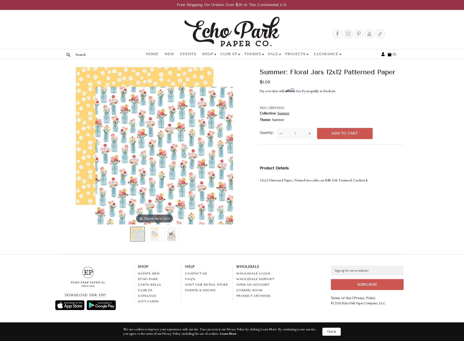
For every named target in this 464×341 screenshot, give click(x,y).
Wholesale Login (253, 273)
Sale (273, 54)
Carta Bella (149, 284)
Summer (283, 113)
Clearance (326, 54)
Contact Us (196, 273)
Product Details (274, 168)
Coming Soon (249, 290)
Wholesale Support (255, 279)
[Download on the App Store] (69, 305)
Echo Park (148, 279)
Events (188, 54)
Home (152, 54)
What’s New (149, 273)
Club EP (228, 54)
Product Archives (253, 295)
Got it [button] (331, 331)
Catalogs (147, 295)
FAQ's (190, 279)
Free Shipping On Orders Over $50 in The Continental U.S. (232, 4)
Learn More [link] (228, 334)
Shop (207, 54)
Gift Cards (148, 301)
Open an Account (252, 284)
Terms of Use (341, 298)
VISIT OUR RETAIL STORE (206, 284)
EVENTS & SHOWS (200, 290)
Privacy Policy (365, 298)
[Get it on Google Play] (101, 305)
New (169, 54)
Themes (252, 54)
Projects (295, 54)
